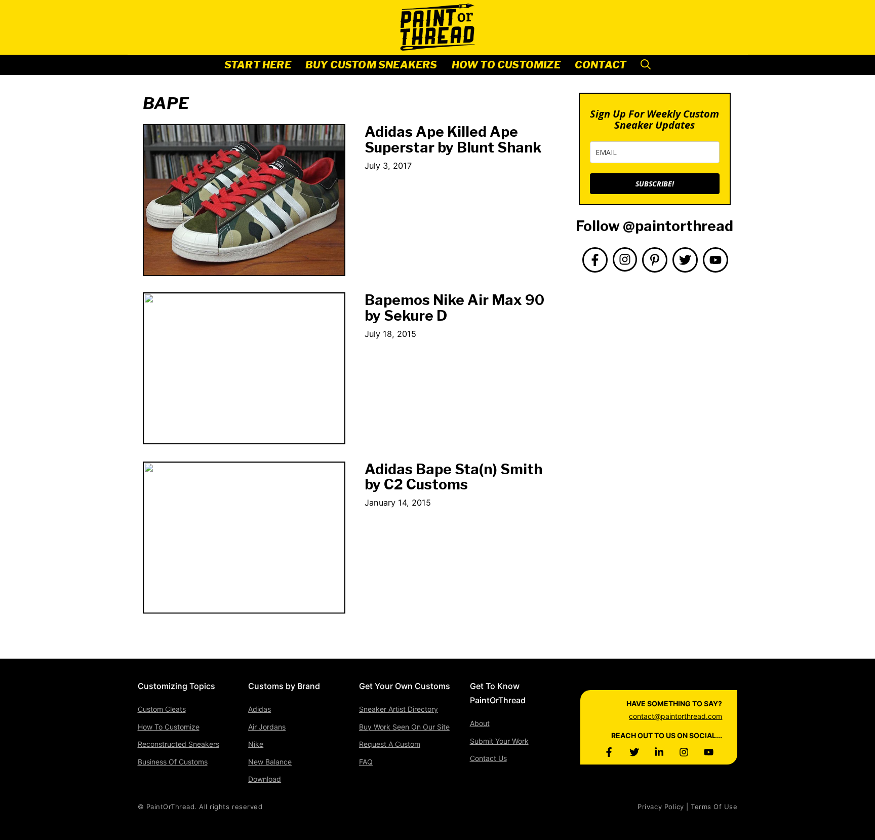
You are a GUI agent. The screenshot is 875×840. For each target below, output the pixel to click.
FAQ (366, 761)
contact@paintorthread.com (675, 716)
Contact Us (488, 758)
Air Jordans (267, 726)
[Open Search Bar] (645, 65)
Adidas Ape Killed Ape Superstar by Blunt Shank (453, 139)
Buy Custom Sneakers (371, 65)
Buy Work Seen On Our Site (404, 726)
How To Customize (506, 65)
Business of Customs (173, 761)
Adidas (259, 709)
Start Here (257, 65)
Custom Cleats (162, 709)
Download (264, 779)
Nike (255, 744)
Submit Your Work (499, 741)
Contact (600, 65)
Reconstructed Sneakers (178, 744)
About (480, 723)
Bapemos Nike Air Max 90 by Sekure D (454, 307)
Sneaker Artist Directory (398, 709)
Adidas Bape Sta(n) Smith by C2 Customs (453, 477)
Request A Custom (389, 744)
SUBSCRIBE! (654, 183)
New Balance (270, 761)
